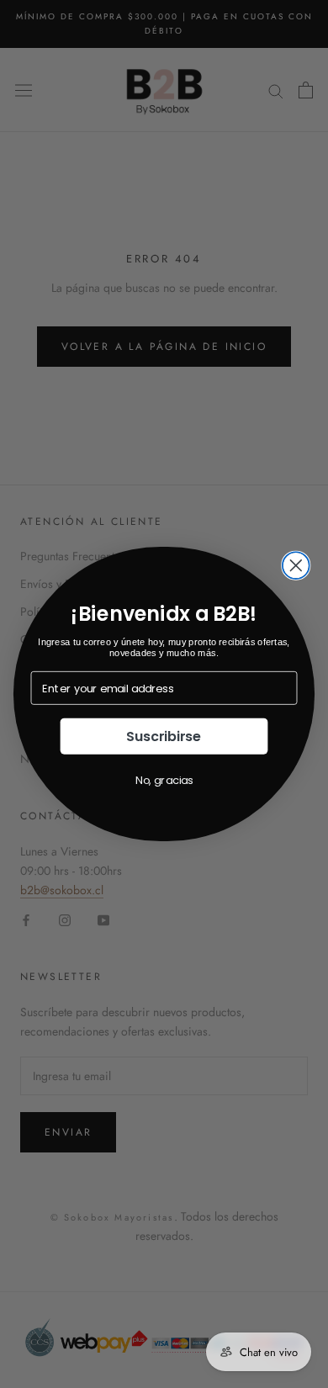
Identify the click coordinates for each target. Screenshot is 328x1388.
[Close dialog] (296, 565)
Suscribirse (163, 736)
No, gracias (164, 779)
